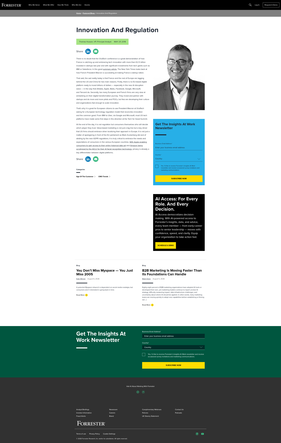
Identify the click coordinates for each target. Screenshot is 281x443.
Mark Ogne (146, 279)
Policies (145, 413)
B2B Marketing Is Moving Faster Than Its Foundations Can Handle (172, 272)
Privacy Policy (94, 434)
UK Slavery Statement (150, 416)
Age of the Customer (84, 176)
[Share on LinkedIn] (88, 51)
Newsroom (113, 409)
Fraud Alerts (81, 416)
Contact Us (179, 409)
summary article (110, 69)
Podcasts (178, 413)
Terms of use (81, 434)
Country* (158, 155)
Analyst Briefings (82, 409)
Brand (111, 416)
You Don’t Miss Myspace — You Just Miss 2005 (104, 272)
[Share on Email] (95, 51)
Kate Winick (80, 279)
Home (78, 13)
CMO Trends (103, 176)
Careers (112, 413)
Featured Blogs (89, 13)
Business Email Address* (163, 144)
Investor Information (84, 413)
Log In (257, 5)
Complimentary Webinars (151, 409)
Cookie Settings (109, 434)
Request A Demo (271, 5)
